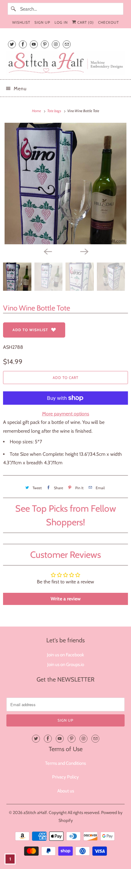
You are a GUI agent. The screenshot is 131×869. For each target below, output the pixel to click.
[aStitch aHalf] (65, 63)
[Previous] (47, 251)
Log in (61, 22)
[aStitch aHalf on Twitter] (12, 44)
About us (65, 791)
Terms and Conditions (65, 763)
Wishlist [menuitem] (21, 22)
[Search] (14, 9)
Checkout (108, 22)
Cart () (85, 22)
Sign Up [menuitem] (42, 22)
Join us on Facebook (65, 655)
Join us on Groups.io (65, 664)
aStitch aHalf (35, 812)
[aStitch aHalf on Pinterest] (45, 44)
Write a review (66, 599)
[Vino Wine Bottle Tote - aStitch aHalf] (65, 183)
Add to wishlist (30, 330)
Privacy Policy (65, 777)
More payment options (65, 414)
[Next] (83, 251)
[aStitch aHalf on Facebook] (23, 44)
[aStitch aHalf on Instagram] (56, 44)
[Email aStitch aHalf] (67, 44)
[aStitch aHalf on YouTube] (34, 44)
